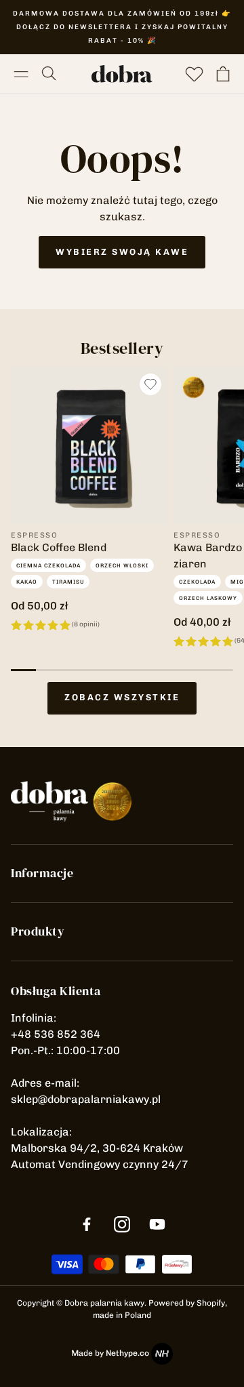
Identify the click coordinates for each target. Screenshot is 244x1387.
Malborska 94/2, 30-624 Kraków (97, 1148)
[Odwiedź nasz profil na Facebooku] (87, 1224)
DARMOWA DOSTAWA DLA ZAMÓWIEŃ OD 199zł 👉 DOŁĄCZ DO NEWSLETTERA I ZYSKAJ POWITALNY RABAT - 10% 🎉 (122, 27)
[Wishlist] (194, 74)
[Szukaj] (49, 74)
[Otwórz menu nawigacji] (21, 74)
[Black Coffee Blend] (89, 445)
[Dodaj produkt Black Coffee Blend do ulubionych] (150, 384)
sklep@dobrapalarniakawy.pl (86, 1099)
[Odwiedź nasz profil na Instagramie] (122, 1224)
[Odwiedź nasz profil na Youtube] (157, 1224)
